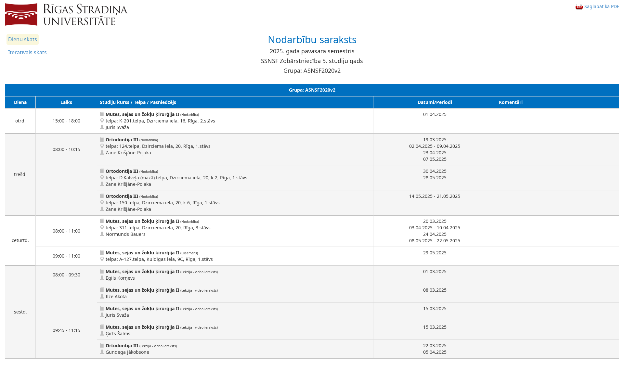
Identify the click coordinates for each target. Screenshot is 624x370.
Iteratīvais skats (27, 52)
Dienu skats (22, 39)
